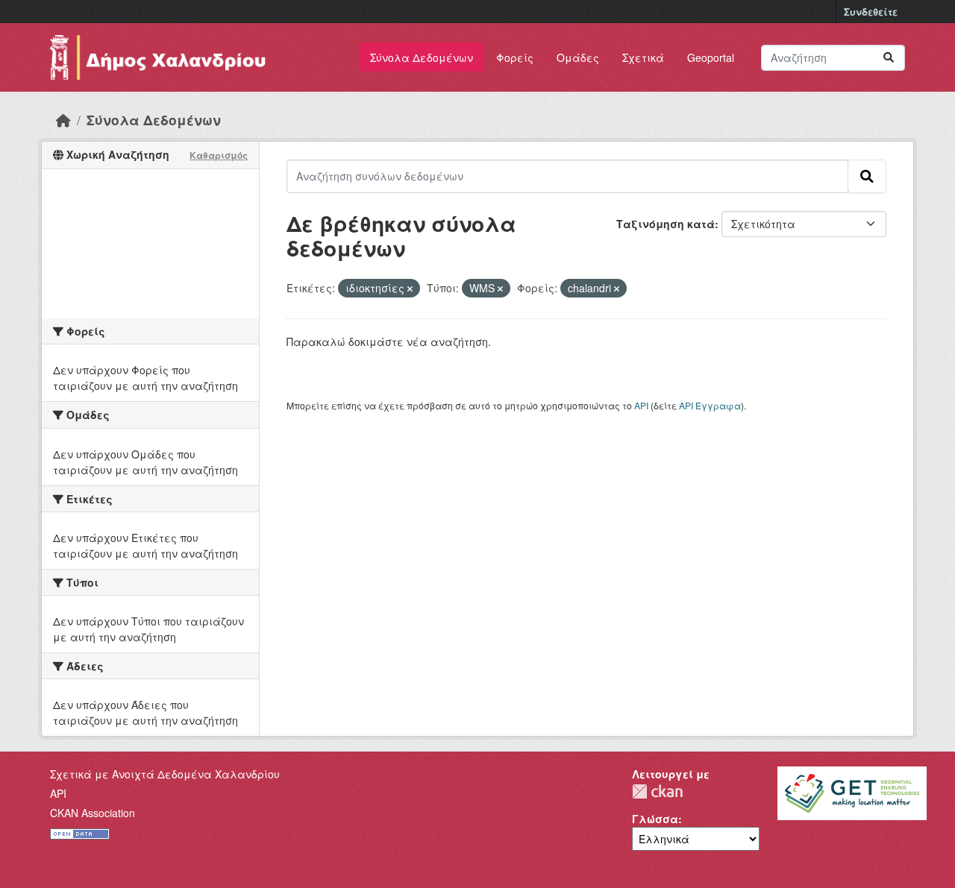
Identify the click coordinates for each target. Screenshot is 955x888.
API (641, 405)
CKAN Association (92, 812)
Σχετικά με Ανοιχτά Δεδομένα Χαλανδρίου (165, 773)
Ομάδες (578, 57)
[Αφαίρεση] (410, 289)
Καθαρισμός (219, 155)
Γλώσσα (655, 818)
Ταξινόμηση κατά (665, 223)
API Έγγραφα (710, 405)
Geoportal (710, 57)
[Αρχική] (63, 119)
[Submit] (889, 58)
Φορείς (514, 57)
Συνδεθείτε (871, 11)
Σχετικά (643, 57)
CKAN (657, 791)
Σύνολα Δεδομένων (421, 57)
